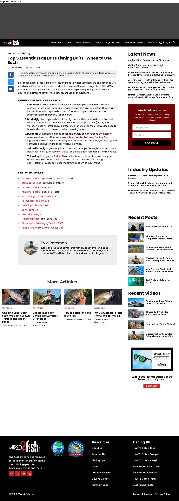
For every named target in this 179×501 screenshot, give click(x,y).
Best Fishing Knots (143, 485)
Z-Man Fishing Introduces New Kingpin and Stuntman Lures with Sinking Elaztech (150, 184)
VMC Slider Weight (32, 214)
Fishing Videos (100, 485)
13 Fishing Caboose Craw (35, 205)
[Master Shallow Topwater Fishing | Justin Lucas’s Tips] (136, 335)
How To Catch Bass (144, 448)
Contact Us (98, 454)
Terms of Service (142, 494)
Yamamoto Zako (31, 192)
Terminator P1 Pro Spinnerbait (38, 178)
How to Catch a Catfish (146, 466)
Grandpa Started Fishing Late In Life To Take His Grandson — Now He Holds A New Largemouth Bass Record (151, 90)
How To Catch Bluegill (145, 460)
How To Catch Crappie (146, 454)
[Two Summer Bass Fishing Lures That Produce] (136, 302)
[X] (17, 473)
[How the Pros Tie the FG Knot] (136, 324)
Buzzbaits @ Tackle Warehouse (39, 196)
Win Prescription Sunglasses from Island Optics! (152, 378)
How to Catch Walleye (145, 472)
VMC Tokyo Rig (30, 209)
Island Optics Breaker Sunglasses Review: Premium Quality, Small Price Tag (160, 239)
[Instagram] (29, 473)
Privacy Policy (162, 494)
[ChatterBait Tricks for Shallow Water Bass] (136, 313)
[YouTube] (23, 473)
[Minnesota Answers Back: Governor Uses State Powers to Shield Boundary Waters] (136, 248)
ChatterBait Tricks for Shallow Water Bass (157, 313)
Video (69, 42)
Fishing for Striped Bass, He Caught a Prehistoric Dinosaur (147, 66)
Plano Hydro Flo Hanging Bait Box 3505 (42, 223)
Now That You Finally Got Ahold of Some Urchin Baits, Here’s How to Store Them (160, 271)
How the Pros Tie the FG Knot (160, 324)
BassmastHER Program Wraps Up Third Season (148, 177)
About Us (152, 42)
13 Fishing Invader (31, 218)
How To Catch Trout (144, 478)
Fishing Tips (55, 42)
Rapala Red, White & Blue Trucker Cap (42, 227)
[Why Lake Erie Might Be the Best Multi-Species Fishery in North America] (136, 259)
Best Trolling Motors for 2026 (158, 281)
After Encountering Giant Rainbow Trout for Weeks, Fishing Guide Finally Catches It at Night (150, 82)
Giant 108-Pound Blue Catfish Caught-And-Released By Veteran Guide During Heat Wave (151, 73)
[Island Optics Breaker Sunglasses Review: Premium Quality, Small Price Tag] (136, 237)
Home (11, 53)
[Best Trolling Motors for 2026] (136, 281)
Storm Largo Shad (31, 183)
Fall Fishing (24, 53)
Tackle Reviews (82, 42)
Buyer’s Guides (113, 42)
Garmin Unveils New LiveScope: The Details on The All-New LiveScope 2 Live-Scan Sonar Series (151, 193)
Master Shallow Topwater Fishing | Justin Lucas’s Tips (159, 335)
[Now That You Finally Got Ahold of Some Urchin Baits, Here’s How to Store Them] (136, 270)
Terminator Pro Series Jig (35, 200)
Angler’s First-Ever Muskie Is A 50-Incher (148, 60)
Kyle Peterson (54, 243)
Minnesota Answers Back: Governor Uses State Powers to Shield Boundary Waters (160, 249)
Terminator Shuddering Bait (37, 187)
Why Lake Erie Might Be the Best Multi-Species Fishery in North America (160, 260)
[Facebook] (11, 473)
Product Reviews (101, 472)
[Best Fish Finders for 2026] (136, 226)
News (98, 42)
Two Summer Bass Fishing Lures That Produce (159, 302)
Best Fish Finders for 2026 (159, 226)
